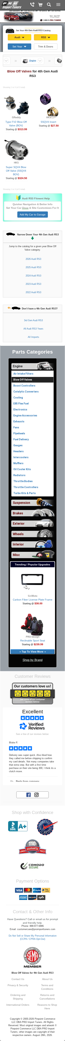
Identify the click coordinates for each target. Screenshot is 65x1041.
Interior (18, 544)
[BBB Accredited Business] (18, 826)
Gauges (18, 445)
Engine (18, 366)
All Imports (33, 337)
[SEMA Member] (32, 957)
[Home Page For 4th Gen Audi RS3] (11, 4)
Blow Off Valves (22, 379)
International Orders (17, 1004)
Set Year (17, 46)
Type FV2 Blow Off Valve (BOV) (16, 123)
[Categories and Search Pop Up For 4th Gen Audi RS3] (49, 5)
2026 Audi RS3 (33, 259)
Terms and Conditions (47, 987)
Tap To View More (32, 651)
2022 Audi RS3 (33, 292)
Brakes (18, 513)
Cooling (18, 397)
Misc (16, 555)
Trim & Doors (45, 46)
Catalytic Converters (26, 391)
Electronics (20, 409)
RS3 (44, 37)
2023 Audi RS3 (33, 284)
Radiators (19, 475)
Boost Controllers (24, 385)
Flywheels (19, 433)
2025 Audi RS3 (33, 267)
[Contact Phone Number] (32, 5)
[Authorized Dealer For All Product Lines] (47, 827)
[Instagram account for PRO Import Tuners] (36, 794)
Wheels (18, 534)
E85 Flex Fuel (21, 403)
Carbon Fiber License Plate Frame (32, 599)
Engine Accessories (25, 415)
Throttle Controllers (25, 487)
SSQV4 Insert (48, 121)
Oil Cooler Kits (22, 469)
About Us (47, 979)
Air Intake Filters (23, 373)
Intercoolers (21, 457)
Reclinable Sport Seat (32, 640)
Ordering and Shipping (17, 997)
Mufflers (18, 463)
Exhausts (18, 421)
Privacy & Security (18, 985)
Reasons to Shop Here (47, 1006)
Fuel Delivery (21, 439)
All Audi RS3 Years (33, 328)
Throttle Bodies (23, 481)
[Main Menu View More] (58, 4)
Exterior (19, 523)
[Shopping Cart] (40, 5)
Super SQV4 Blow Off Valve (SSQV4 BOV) (16, 171)
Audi (17, 37)
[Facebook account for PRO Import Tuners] (28, 794)
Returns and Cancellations (47, 997)
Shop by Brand (32, 660)
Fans (16, 427)
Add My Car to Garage (33, 214)
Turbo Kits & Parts (24, 493)
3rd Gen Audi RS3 (33, 320)
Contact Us (18, 979)
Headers (18, 451)
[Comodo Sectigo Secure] (32, 866)
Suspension (21, 503)
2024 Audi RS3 (33, 275)
